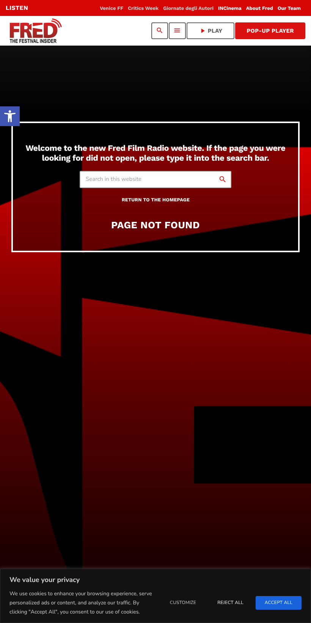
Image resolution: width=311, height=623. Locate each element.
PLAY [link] (211, 31)
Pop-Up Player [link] (270, 30)
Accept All (278, 603)
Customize (183, 603)
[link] (10, 116)
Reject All (230, 603)
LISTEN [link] (17, 7)
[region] (155, 596)
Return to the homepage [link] (156, 200)
